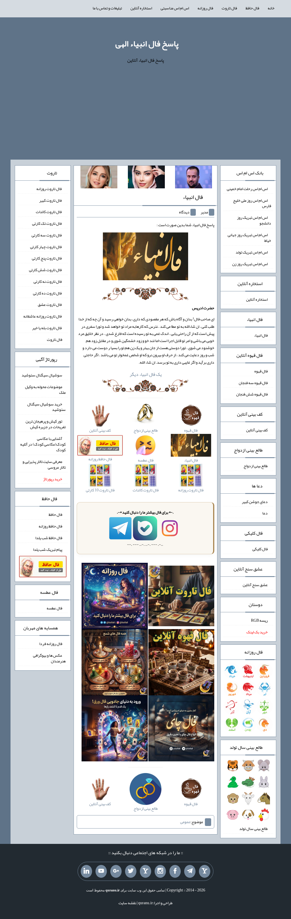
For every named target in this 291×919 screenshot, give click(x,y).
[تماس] (145, 871)
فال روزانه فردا (50, 644)
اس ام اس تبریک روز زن (250, 263)
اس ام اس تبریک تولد (252, 252)
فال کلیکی (260, 549)
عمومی (185, 822)
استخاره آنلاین (141, 8)
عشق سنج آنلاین (255, 584)
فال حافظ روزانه (50, 526)
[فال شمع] (115, 663)
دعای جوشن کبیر (255, 501)
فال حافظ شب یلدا (48, 538)
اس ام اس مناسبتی (175, 8)
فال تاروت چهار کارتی (46, 246)
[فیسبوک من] (175, 871)
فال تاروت (229, 8)
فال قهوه (261, 371)
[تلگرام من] (190, 871)
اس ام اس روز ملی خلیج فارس (252, 203)
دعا (265, 513)
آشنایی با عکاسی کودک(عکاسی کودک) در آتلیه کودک (43, 444)
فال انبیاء (193, 197)
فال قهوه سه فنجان (253, 382)
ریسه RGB (259, 620)
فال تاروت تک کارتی (47, 223)
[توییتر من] (130, 871)
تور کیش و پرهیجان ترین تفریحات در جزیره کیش (46, 424)
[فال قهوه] (181, 663)
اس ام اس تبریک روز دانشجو (254, 220)
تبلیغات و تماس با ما (107, 8)
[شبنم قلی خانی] (98, 178)
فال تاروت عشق (50, 304)
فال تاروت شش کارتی (45, 270)
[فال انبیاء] (145, 258)
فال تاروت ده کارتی (47, 293)
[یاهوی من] (204, 871)
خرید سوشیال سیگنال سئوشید (46, 406)
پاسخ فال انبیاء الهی (146, 43)
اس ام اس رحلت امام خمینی (247, 189)
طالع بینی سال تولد (253, 829)
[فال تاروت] (181, 597)
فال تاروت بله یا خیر (47, 328)
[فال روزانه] (115, 597)
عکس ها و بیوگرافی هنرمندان (49, 658)
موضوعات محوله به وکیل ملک (45, 389)
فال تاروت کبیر (50, 200)
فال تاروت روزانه (49, 189)
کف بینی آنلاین (257, 430)
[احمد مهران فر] (193, 178)
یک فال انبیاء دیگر (146, 374)
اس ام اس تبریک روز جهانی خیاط (249, 237)
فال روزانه (205, 8)
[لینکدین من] (86, 871)
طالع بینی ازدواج (256, 466)
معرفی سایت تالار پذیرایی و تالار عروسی (44, 464)
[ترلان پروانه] (146, 178)
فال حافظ (252, 8)
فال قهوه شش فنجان (252, 394)
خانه (271, 8)
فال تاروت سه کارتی (47, 235)
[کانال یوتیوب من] (101, 871)
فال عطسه (54, 608)
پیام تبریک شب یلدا (47, 549)
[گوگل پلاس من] (116, 871)
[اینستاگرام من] (160, 871)
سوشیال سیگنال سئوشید (42, 375)
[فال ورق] (115, 729)
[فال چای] (181, 729)
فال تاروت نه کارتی (48, 281)
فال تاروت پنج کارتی (47, 258)
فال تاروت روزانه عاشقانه (42, 316)
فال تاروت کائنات (49, 212)
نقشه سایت (127, 903)
